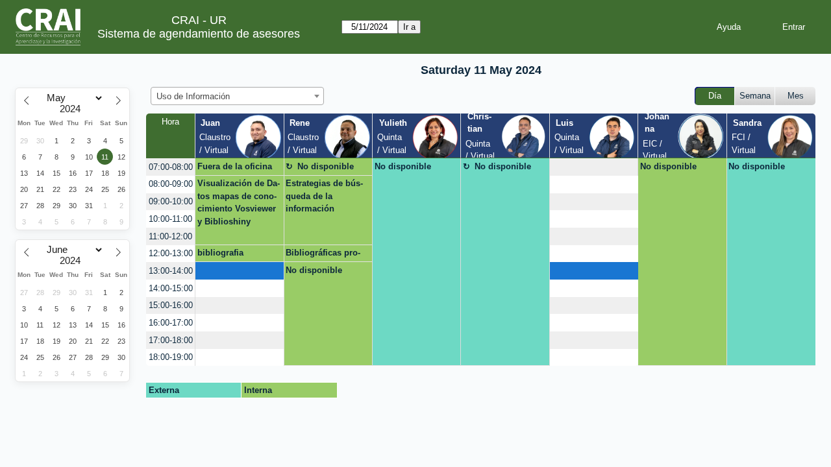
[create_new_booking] (594, 167)
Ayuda (729, 27)
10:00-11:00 (170, 219)
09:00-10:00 (171, 201)
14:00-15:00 (171, 288)
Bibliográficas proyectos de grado (323, 255)
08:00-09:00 (171, 184)
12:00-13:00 (171, 253)
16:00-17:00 (171, 323)
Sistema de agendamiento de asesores (198, 33)
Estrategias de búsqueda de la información (324, 195)
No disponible (325, 166)
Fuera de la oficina (234, 166)
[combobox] (237, 96)
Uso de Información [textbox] (193, 96)
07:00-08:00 (171, 167)
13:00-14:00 (171, 271)
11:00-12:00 (170, 236)
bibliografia (220, 252)
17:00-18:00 (171, 340)
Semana (755, 96)
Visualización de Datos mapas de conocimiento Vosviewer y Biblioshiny (238, 202)
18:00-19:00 (171, 357)
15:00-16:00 (171, 305)
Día (714, 96)
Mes (796, 96)
